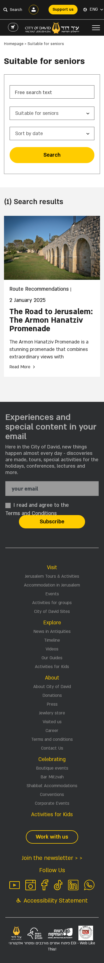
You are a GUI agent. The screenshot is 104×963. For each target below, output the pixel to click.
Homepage (13, 43)
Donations (52, 695)
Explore (52, 622)
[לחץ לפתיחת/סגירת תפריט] (96, 27)
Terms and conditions (52, 739)
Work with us (52, 836)
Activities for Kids (52, 667)
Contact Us (52, 748)
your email (25, 489)
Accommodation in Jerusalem (52, 585)
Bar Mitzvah (52, 777)
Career (52, 731)
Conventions (52, 795)
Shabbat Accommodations (52, 786)
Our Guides (52, 658)
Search (52, 155)
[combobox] (52, 113)
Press (52, 704)
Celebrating (52, 759)
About (52, 677)
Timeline (52, 640)
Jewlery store (52, 713)
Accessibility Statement (55, 901)
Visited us (52, 722)
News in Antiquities (52, 631)
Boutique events (52, 768)
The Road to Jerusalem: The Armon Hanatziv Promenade (51, 320)
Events (52, 594)
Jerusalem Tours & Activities (52, 576)
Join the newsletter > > (52, 858)
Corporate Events (52, 803)
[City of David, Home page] (52, 28)
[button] (96, 10)
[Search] (5, 9)
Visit (52, 567)
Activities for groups (52, 603)
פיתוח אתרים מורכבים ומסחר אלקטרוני (52, 946)
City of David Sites (52, 611)
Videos (52, 649)
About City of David (52, 687)
